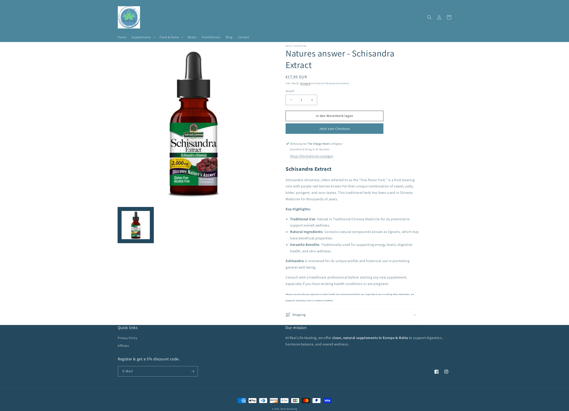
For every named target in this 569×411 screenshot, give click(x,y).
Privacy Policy (127, 338)
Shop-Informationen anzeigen (311, 156)
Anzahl (290, 91)
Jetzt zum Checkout (334, 128)
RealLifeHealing (288, 408)
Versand (305, 83)
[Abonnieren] (193, 371)
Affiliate (123, 346)
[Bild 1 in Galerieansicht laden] (136, 225)
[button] (143, 37)
